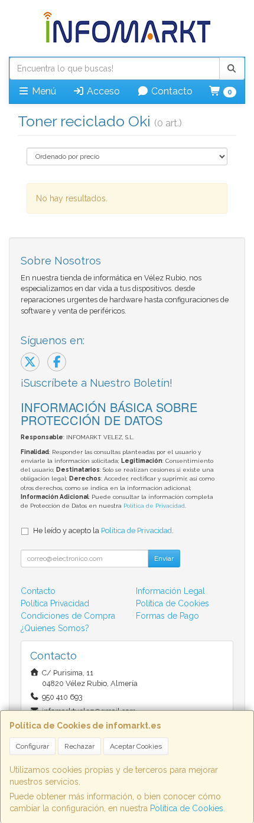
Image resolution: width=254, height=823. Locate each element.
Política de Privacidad (154, 505)
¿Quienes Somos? (55, 628)
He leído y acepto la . (103, 530)
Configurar (32, 746)
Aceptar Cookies (136, 746)
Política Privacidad (55, 603)
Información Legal (170, 591)
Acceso (102, 91)
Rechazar (79, 746)
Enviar (164, 558)
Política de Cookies (186, 808)
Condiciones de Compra (68, 615)
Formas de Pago (167, 615)
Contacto (171, 91)
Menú (43, 91)
